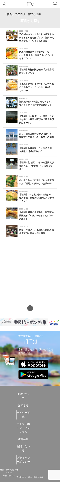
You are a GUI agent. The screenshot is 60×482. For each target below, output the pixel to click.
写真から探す (30, 21)
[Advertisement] (30, 274)
